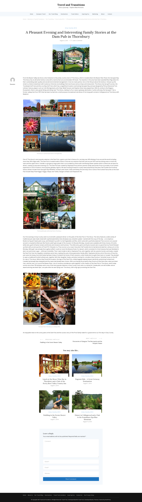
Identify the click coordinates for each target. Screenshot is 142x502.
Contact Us (79, 495)
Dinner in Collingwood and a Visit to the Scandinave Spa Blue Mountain (87, 417)
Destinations (64, 14)
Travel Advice (75, 14)
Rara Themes (95, 499)
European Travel (41, 14)
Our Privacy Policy (89, 495)
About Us (30, 495)
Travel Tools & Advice (60, 495)
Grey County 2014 (71, 28)
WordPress (108, 499)
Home (31, 14)
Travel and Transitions (71, 4)
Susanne (12, 84)
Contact (110, 14)
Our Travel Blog (53, 14)
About (102, 14)
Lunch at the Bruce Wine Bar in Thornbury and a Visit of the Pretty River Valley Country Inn (54, 381)
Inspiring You (85, 14)
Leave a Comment (77, 40)
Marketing (95, 14)
